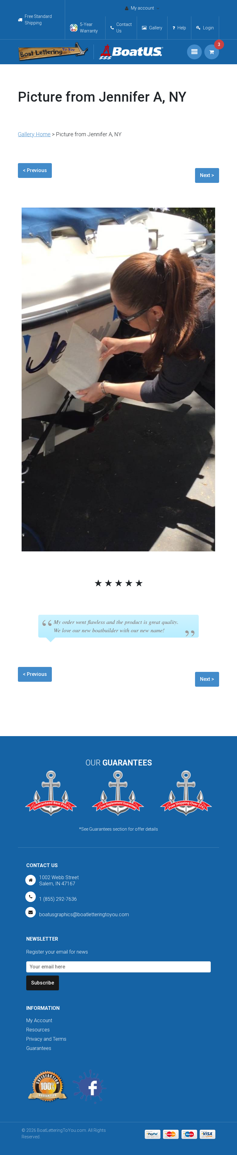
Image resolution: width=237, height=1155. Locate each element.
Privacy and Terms (46, 1039)
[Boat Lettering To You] (53, 52)
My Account (39, 1020)
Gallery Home (34, 134)
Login (208, 27)
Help (181, 27)
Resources (38, 1030)
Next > (207, 175)
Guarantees (38, 1048)
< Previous (35, 170)
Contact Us (124, 27)
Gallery (155, 27)
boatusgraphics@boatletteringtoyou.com (84, 914)
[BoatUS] (128, 51)
